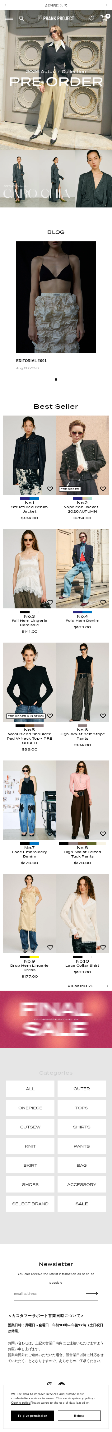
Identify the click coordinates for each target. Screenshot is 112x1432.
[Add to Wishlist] (50, 489)
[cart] (103, 18)
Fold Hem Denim (83, 620)
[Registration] (92, 1293)
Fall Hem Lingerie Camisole (30, 622)
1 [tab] (56, 379)
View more (80, 985)
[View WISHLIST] (91, 18)
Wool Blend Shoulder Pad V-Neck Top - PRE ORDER (30, 738)
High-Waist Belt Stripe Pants (82, 736)
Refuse (79, 1415)
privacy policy (83, 1398)
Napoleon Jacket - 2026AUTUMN (82, 509)
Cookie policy (20, 1402)
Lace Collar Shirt (82, 965)
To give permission (32, 1415)
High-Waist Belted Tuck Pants (82, 854)
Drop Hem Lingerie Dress (29, 967)
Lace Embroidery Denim (29, 854)
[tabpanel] (56, 306)
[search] (21, 18)
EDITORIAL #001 (31, 361)
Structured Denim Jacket (29, 509)
